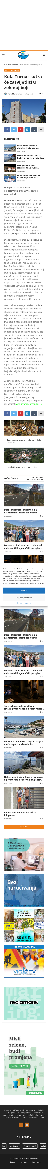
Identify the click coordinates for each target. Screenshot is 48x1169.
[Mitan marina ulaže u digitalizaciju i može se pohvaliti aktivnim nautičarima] (10, 148)
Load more (24, 827)
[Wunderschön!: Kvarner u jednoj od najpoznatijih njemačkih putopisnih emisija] (24, 531)
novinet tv (11, 1146)
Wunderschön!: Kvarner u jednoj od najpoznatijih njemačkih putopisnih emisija (23, 546)
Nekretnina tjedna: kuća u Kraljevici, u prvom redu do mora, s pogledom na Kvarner (29, 156)
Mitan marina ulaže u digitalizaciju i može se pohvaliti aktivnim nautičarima (27, 146)
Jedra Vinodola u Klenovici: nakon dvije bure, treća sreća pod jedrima (29, 176)
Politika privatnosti (24, 603)
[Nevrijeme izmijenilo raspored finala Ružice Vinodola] (10, 168)
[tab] (37, 478)
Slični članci (37, 477)
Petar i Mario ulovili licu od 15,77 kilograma (21, 814)
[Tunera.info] (23, 55)
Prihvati (24, 590)
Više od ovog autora (34, 479)
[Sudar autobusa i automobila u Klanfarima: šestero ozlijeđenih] (24, 495)
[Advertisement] (24, 25)
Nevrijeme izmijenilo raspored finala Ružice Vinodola (27, 166)
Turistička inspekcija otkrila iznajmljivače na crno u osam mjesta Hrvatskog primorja (23, 707)
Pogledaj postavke (24, 598)
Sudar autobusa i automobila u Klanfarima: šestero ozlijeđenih (20, 511)
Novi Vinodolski (13, 65)
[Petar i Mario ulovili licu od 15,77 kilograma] (24, 798)
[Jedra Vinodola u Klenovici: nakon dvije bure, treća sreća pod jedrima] (10, 178)
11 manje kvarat (26, 1146)
